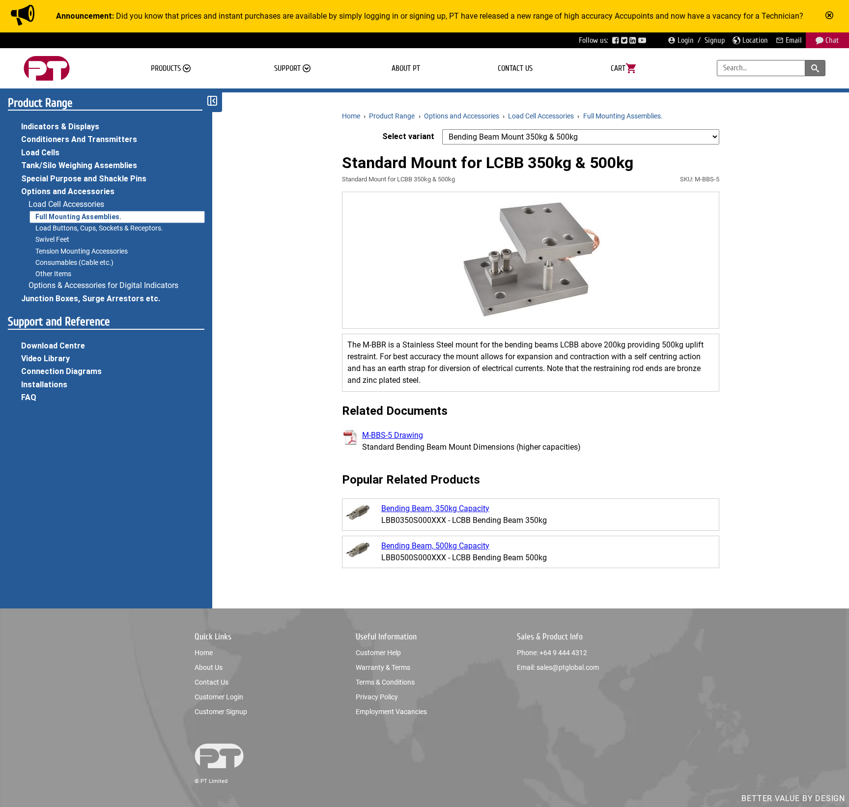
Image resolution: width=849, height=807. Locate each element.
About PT (406, 68)
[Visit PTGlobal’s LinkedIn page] (633, 40)
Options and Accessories (67, 191)
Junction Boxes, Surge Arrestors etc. (90, 298)
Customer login (219, 697)
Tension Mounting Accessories (81, 251)
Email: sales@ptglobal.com (558, 667)
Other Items (53, 274)
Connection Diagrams (61, 371)
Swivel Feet (52, 239)
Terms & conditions (385, 682)
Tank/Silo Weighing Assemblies (79, 165)
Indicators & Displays (60, 126)
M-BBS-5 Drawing (392, 435)
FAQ (28, 397)
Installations (44, 384)
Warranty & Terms (383, 667)
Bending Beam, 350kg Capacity (435, 508)
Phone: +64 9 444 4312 (552, 653)
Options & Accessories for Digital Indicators (103, 285)
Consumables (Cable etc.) (74, 262)
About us (209, 667)
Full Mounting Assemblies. (78, 217)
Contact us (515, 68)
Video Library (45, 358)
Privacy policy (377, 697)
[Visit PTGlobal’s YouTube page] (643, 40)
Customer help (378, 653)
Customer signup (221, 712)
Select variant (408, 136)
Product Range (40, 103)
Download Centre (53, 345)
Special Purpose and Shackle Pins (83, 178)
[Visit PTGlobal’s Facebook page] (616, 40)
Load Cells (40, 152)
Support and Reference (59, 321)
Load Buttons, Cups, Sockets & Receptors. (99, 228)
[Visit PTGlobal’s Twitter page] (625, 40)
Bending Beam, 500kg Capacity (435, 545)
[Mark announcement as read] (830, 16)
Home (204, 653)
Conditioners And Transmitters (79, 139)
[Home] (47, 68)
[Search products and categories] (815, 68)
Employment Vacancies (391, 712)
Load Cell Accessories (66, 204)
